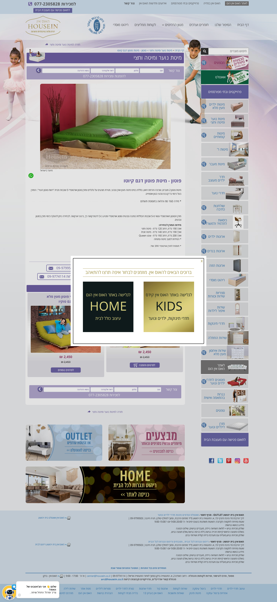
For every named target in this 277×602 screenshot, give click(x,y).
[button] (9, 592)
